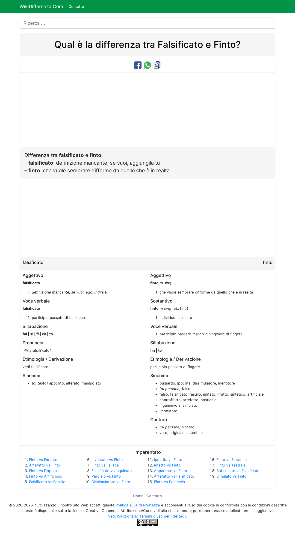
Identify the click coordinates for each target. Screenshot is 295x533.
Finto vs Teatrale (230, 465)
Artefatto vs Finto (44, 465)
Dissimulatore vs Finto (110, 481)
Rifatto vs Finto (167, 465)
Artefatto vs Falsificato (174, 476)
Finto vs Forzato (43, 459)
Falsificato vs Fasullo (47, 481)
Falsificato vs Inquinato (111, 470)
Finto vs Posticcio (169, 481)
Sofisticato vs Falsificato (238, 470)
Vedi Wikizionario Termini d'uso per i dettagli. (147, 516)
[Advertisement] (147, 112)
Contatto (76, 6)
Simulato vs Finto (231, 476)
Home (138, 496)
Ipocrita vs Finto (168, 459)
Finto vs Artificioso (45, 476)
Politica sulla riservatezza (137, 505)
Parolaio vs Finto (106, 476)
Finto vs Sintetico (231, 459)
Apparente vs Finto (170, 470)
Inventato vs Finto (107, 459)
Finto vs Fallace (105, 465)
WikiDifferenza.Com (41, 6)
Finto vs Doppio (43, 470)
